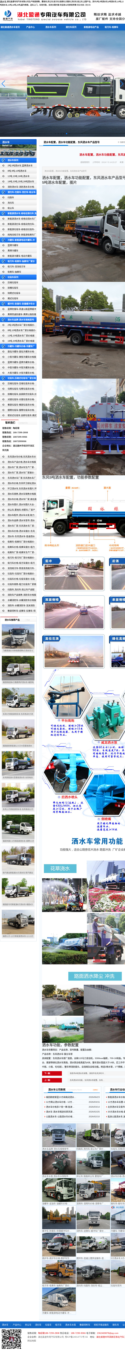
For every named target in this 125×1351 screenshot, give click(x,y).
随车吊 (115, 1325)
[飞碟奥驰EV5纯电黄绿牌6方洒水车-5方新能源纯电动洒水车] (18, 636)
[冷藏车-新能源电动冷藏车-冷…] (59, 1299)
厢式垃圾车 (13, 298)
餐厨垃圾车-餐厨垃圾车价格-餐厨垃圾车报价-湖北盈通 (17, 405)
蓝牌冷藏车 (13, 245)
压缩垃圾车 (13, 282)
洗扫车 (11, 203)
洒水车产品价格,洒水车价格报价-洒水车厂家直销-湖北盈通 (18, 463)
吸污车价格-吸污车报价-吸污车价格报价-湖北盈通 (17, 563)
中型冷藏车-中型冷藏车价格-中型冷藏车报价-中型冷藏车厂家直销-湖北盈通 (18, 368)
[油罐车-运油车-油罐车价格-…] (59, 1190)
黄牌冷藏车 (13, 250)
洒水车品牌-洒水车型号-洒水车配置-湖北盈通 (17, 521)
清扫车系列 (71, 27)
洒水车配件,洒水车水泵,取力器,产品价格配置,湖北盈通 (17, 516)
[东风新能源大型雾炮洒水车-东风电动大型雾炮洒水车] (18, 763)
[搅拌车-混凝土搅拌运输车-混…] (93, 1245)
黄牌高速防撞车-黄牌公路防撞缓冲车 (18, 315)
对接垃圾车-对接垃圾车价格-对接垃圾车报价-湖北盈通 (17, 400)
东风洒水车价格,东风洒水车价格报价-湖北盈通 (18, 457)
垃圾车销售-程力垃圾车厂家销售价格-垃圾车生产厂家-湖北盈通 (18, 585)
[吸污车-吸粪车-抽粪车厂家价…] (59, 1272)
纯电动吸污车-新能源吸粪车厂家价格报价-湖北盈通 (18, 235)
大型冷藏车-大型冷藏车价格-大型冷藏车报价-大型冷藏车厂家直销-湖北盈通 (18, 373)
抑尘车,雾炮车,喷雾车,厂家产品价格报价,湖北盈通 (17, 510)
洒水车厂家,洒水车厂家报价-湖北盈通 (17, 473)
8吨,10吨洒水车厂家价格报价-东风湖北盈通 (18, 331)
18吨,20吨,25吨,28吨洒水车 (21, 181)
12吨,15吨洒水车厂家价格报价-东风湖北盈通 (17, 336)
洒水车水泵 (70, 1325)
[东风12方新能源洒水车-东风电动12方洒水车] (18, 795)
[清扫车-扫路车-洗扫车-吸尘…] (93, 1272)
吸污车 (58, 1325)
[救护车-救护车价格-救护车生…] (59, 1245)
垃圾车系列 (13, 277)
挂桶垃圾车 (13, 288)
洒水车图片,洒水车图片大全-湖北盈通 (17, 505)
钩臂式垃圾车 (14, 293)
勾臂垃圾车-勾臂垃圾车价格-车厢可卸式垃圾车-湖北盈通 (17, 389)
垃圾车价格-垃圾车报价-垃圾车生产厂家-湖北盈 (17, 579)
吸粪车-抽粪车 (14, 272)
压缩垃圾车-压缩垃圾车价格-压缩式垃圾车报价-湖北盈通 (17, 384)
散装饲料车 (85, 1325)
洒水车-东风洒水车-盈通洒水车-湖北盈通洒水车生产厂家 (17, 537)
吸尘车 (11, 208)
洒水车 (88, 5)
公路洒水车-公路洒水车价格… (60, 1116)
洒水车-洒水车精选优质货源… (60, 1111)
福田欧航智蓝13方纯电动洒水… (61, 1097)
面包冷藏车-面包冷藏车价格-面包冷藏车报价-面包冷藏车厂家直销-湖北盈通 (18, 352)
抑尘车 (28, 1325)
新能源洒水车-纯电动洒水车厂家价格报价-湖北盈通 (18, 219)
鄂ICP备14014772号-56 (76, 1337)
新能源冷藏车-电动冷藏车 (20, 256)
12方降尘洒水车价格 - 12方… (60, 1102)
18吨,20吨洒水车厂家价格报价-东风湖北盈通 (17, 341)
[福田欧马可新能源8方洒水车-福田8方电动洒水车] (18, 890)
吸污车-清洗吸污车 (16, 266)
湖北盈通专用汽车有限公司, (51, 1337)
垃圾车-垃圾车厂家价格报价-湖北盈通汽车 (17, 574)
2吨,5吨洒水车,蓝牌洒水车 (20, 165)
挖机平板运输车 (101, 1325)
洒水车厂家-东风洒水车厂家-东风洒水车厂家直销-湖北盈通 (17, 526)
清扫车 (38, 1325)
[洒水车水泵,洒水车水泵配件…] (59, 1163)
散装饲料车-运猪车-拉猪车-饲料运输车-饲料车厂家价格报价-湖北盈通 (18, 611)
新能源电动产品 (91, 27)
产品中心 (30, 27)
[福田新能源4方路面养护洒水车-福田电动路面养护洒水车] (18, 668)
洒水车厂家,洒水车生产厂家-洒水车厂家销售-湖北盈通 (17, 468)
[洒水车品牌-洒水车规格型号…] (59, 1135)
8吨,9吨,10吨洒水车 (17, 171)
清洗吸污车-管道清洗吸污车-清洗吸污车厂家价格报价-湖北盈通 (17, 569)
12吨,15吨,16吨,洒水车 (19, 176)
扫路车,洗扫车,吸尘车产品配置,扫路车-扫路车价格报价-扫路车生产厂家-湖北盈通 (18, 590)
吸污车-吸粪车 (111, 27)
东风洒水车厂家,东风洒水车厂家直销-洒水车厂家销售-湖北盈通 (18, 478)
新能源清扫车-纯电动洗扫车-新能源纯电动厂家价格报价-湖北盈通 (17, 225)
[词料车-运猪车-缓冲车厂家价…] (93, 1217)
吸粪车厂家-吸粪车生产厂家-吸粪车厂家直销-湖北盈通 (17, 553)
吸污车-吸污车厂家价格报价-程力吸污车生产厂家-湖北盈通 (17, 558)
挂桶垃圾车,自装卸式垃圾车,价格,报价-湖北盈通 (18, 395)
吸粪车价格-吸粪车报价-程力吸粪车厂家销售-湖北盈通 (17, 548)
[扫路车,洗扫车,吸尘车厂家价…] (93, 1135)
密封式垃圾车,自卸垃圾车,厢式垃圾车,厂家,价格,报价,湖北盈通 (18, 416)
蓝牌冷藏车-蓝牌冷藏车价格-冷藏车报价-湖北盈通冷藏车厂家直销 (17, 363)
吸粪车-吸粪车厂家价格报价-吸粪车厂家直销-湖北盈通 (17, 542)
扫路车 (11, 197)
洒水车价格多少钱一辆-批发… (60, 1107)
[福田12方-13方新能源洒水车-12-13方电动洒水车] (18, 922)
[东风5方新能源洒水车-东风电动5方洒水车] (18, 700)
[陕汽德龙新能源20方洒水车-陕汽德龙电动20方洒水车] (18, 858)
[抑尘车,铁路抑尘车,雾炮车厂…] (93, 1163)
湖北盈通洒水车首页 (10, 27)
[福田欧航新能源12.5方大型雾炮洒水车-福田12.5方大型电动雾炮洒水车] (18, 732)
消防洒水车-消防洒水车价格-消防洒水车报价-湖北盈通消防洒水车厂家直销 (17, 187)
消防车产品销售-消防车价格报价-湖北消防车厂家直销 (18, 595)
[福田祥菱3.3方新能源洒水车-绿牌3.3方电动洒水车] (18, 827)
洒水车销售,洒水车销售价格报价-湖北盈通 (18, 494)
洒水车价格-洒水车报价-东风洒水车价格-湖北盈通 (17, 532)
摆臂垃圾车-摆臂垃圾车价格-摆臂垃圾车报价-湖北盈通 (17, 411)
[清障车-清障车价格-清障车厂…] (93, 1190)
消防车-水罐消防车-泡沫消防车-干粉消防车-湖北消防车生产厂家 (17, 606)
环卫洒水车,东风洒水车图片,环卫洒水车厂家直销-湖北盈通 (18, 489)
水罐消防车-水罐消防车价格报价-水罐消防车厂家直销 (18, 601)
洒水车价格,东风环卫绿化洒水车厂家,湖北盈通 (18, 484)
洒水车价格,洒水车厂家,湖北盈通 (18, 500)
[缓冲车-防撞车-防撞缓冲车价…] (59, 1217)
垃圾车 (48, 1325)
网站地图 (80, 5)
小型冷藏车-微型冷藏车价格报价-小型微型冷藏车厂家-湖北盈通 (18, 357)
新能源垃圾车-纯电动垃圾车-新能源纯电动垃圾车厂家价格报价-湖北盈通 (17, 230)
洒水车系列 (50, 27)
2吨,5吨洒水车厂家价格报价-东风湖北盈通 (17, 326)
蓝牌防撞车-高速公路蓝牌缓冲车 (18, 310)
